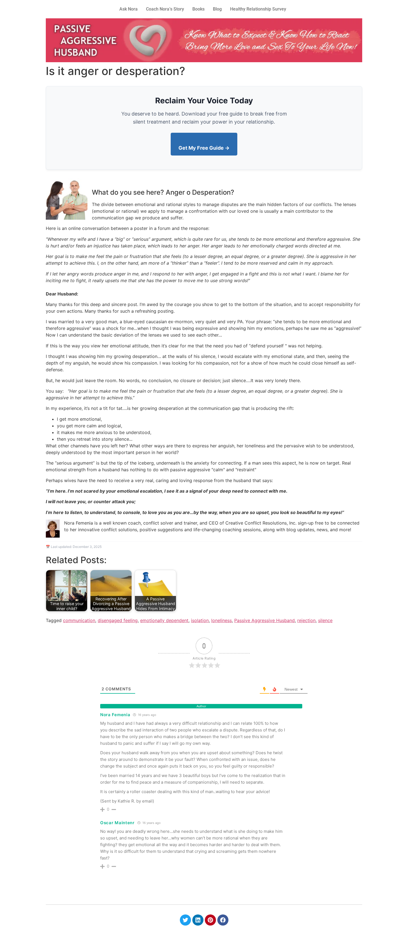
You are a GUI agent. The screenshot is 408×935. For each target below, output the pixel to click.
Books (198, 9)
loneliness (221, 620)
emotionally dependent (164, 620)
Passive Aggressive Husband (264, 620)
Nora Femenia (115, 714)
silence (325, 620)
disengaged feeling (118, 620)
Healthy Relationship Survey (258, 9)
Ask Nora (128, 9)
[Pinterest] (210, 920)
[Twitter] (185, 920)
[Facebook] (222, 920)
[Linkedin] (197, 920)
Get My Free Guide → (204, 148)
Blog (217, 9)
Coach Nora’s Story (165, 9)
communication (79, 620)
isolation (200, 620)
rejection (306, 620)
